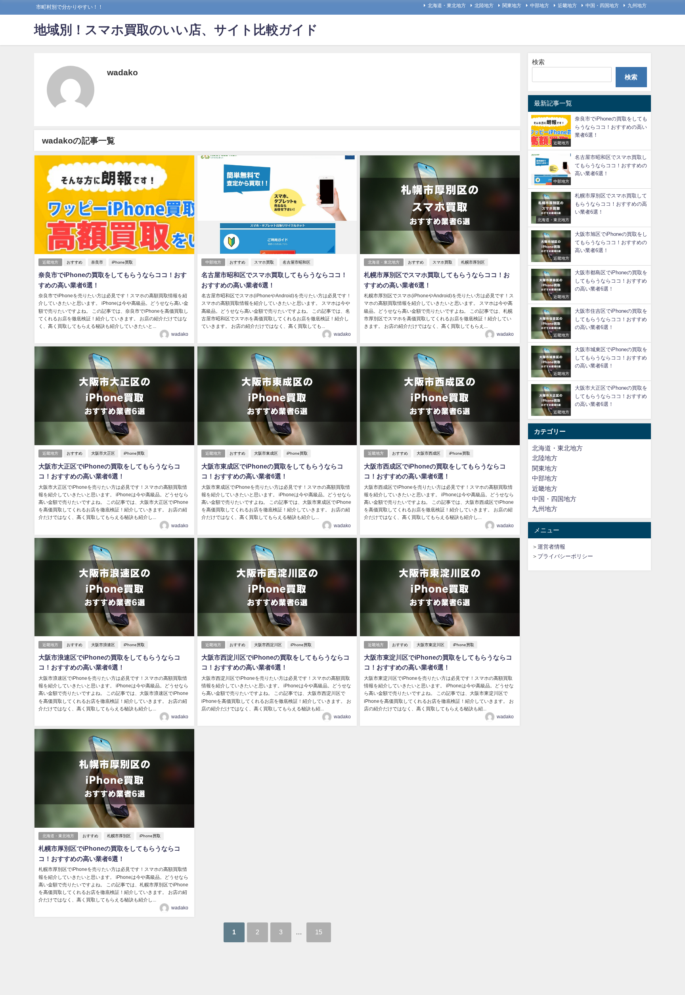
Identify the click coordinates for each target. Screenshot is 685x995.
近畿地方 (567, 5)
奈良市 (97, 262)
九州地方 (637, 5)
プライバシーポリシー (565, 556)
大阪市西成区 (428, 453)
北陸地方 (484, 5)
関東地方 (511, 5)
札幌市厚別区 (473, 262)
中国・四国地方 (602, 5)
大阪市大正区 (103, 453)
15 (318, 932)
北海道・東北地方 (447, 5)
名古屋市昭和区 (296, 262)
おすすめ (74, 262)
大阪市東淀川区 (430, 645)
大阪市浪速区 (103, 645)
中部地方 (539, 5)
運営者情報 (551, 546)
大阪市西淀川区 (268, 645)
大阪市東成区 (266, 453)
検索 (538, 62)
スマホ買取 (264, 262)
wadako (179, 334)
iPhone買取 (122, 262)
